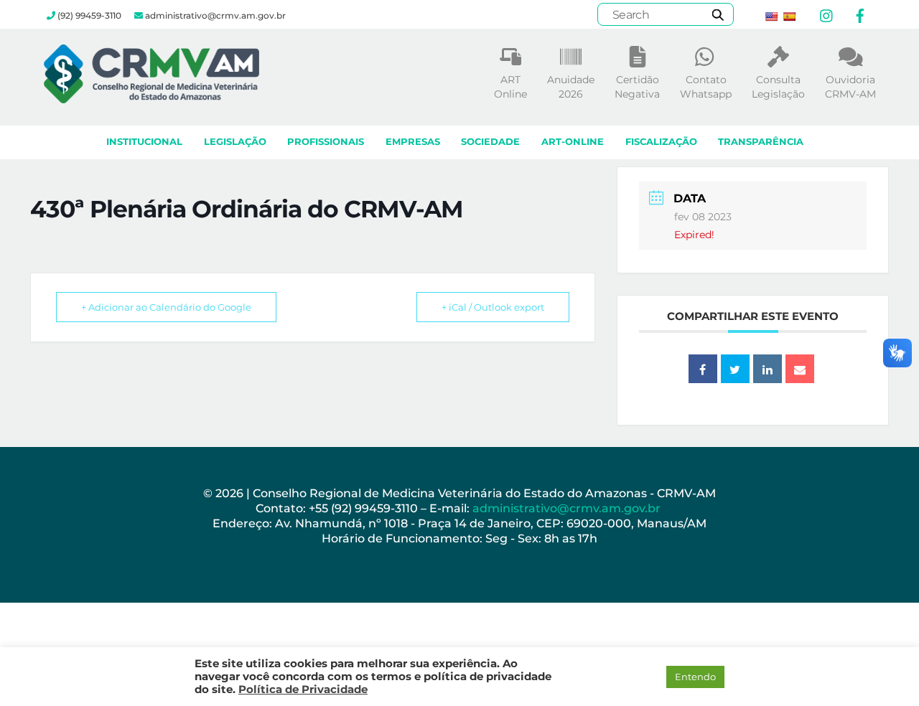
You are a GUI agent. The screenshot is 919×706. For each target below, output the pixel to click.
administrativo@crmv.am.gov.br (567, 508)
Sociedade (490, 141)
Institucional (144, 141)
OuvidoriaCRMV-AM (850, 86)
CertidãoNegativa (637, 86)
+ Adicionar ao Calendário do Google (166, 307)
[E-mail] (799, 368)
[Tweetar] (735, 368)
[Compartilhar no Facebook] (703, 368)
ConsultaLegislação (778, 86)
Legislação (235, 141)
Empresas (413, 141)
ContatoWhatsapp (706, 86)
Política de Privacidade (303, 689)
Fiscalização (661, 141)
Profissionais (325, 141)
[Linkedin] (767, 368)
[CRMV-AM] (151, 96)
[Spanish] (789, 16)
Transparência (760, 141)
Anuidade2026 (570, 86)
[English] (771, 16)
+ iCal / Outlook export (493, 307)
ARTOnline (510, 86)
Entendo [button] (695, 676)
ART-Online (572, 141)
